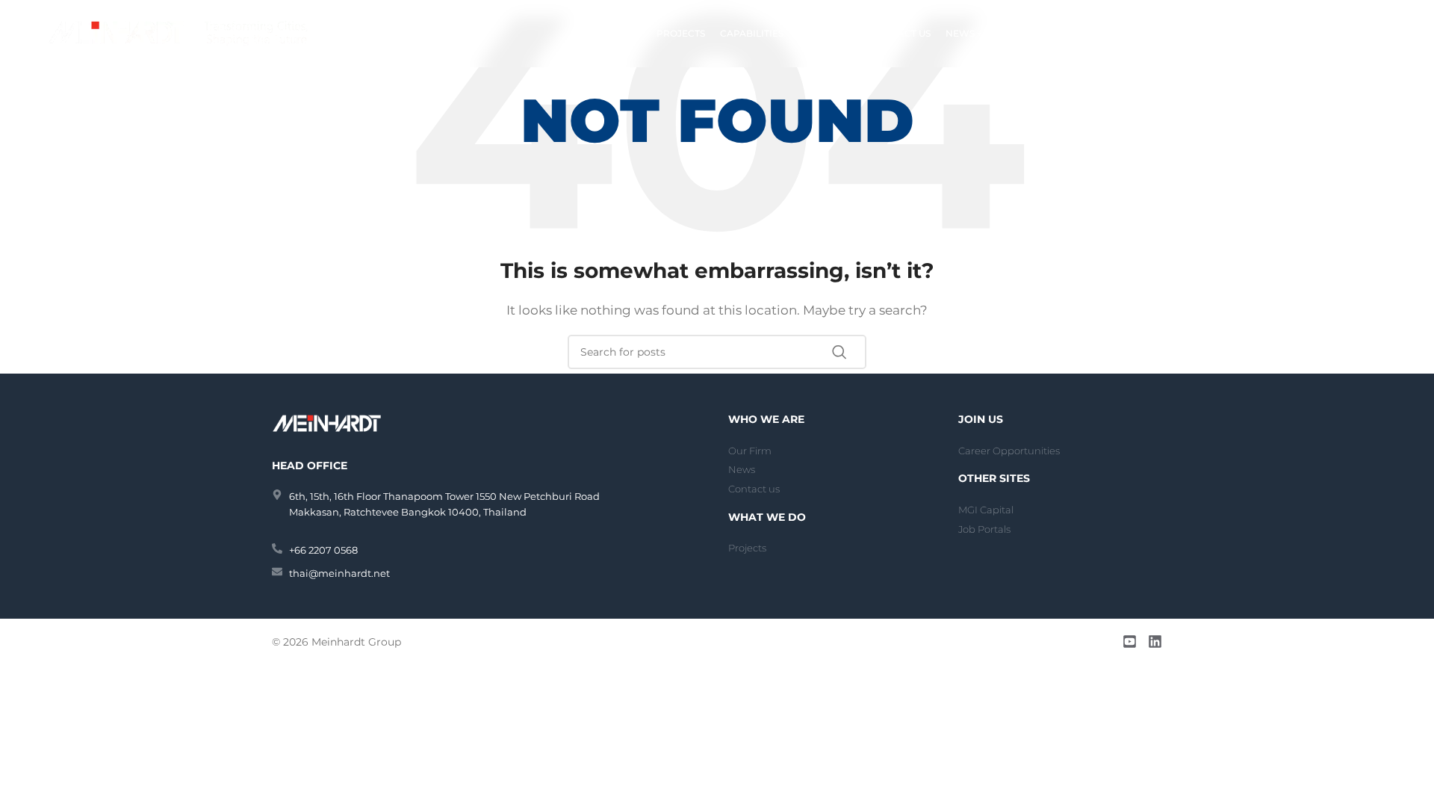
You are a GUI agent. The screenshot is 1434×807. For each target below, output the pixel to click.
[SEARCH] (849, 352)
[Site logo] (177, 32)
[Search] (1379, 34)
